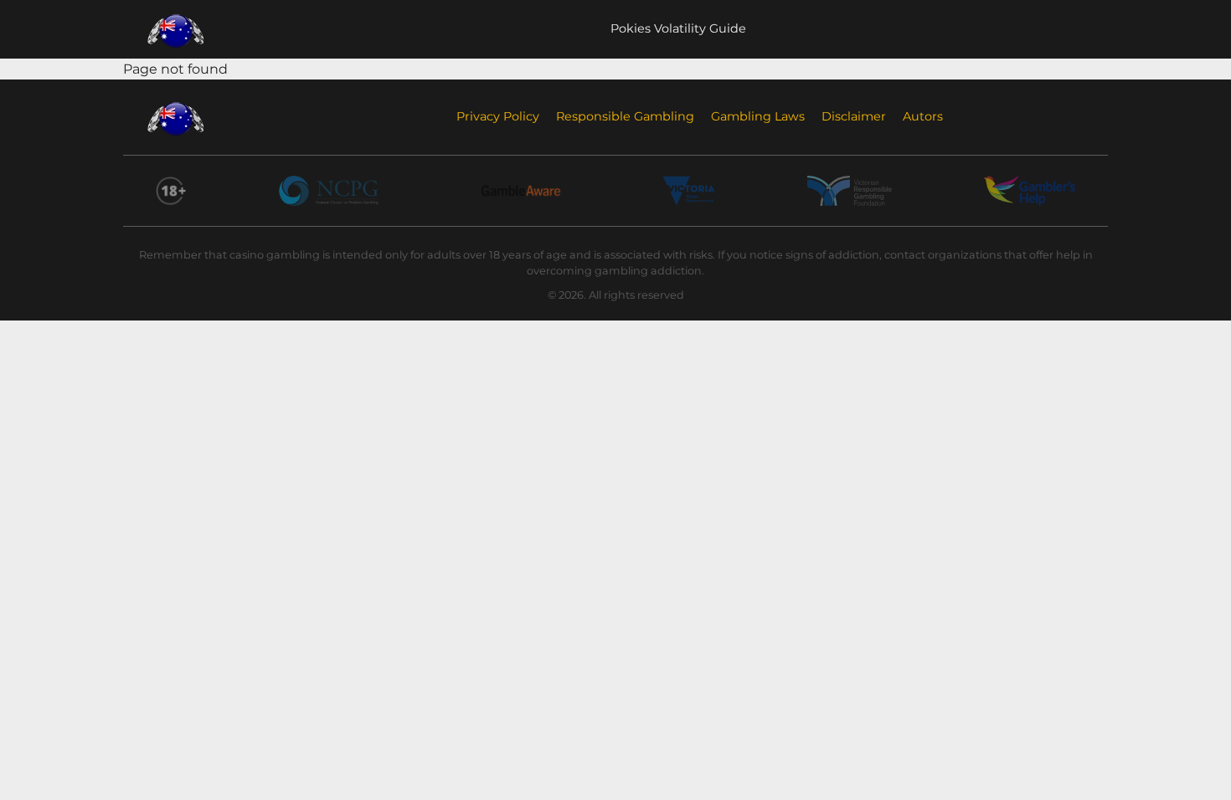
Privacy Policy (497, 116)
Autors (923, 116)
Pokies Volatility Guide (678, 28)
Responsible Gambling (625, 116)
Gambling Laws (758, 116)
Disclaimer (854, 116)
